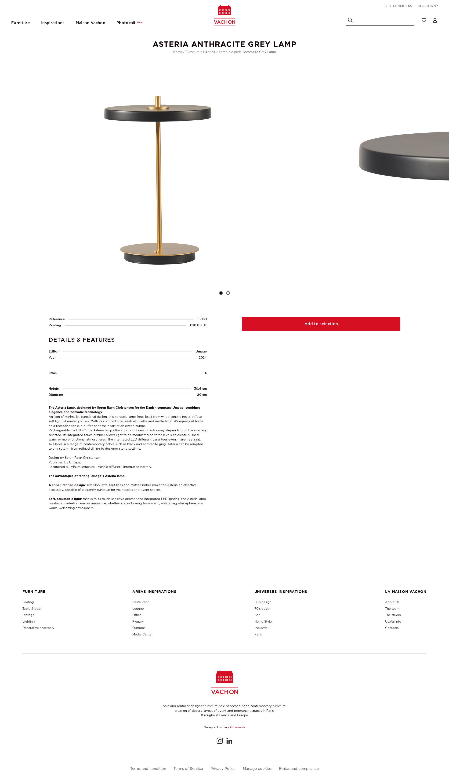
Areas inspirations (154, 592)
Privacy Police (222, 769)
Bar (257, 615)
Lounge (138, 608)
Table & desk (31, 608)
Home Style (263, 621)
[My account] (435, 20)
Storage (28, 615)
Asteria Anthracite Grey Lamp (253, 52)
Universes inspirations (281, 592)
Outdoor (138, 628)
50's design (263, 602)
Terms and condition (148, 769)
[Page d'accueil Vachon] (224, 15)
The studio (393, 615)
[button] (221, 293)
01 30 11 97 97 (428, 6)
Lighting (209, 52)
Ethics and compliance (299, 769)
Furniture (192, 52)
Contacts (391, 628)
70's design (263, 608)
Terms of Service (188, 769)
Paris (258, 634)
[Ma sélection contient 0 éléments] (424, 20)
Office (136, 615)
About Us (392, 602)
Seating (28, 602)
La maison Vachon (406, 592)
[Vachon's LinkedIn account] (229, 741)
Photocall (129, 23)
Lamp (223, 52)
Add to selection (321, 324)
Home (177, 52)
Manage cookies (257, 769)
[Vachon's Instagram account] (220, 741)
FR (385, 6)
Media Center (142, 634)
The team (392, 608)
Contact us (402, 6)
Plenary (138, 621)
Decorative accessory (38, 628)
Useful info (393, 621)
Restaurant (140, 602)
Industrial (261, 628)
